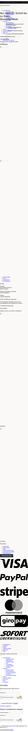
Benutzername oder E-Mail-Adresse (10, 688)
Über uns (5, 32)
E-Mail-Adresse (4, 712)
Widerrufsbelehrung (8, 550)
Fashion (5, 21)
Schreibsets (9, 664)
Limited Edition (10, 666)
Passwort (3, 692)
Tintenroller (9, 660)
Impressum (6, 546)
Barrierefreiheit (7, 553)
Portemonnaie (9, 22)
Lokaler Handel (7, 648)
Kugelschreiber (10, 659)
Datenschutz (6, 547)
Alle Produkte (6, 277)
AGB (4, 549)
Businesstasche (10, 671)
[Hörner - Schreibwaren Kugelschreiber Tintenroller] (5, 5)
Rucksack (8, 674)
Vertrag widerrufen (6, 555)
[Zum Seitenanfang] (0, 655)
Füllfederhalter (10, 661)
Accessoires (6, 279)
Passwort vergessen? (5, 706)
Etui (7, 663)
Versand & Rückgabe (8, 551)
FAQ (4, 33)
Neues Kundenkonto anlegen (7, 730)
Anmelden (15, 703)
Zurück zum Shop (4, 39)
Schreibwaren (6, 10)
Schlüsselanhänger (11, 675)
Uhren (4, 29)
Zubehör (8, 667)
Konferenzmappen (11, 25)
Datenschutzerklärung (14, 726)
